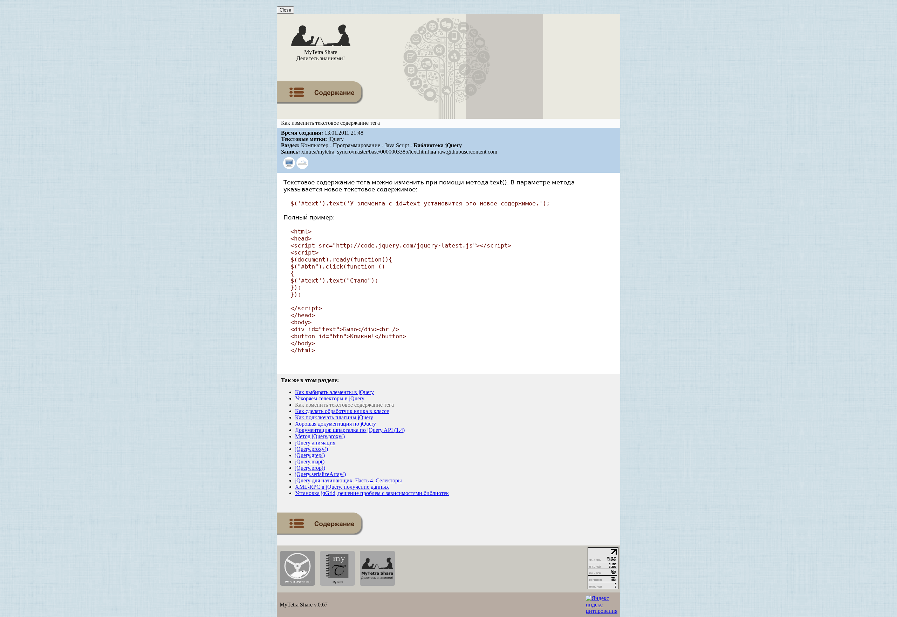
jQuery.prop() (310, 468)
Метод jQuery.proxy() (320, 436)
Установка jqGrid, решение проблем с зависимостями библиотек (372, 493)
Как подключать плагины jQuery (334, 417)
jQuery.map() (309, 462)
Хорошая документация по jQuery (335, 424)
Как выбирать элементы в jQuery (334, 392)
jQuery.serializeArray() (320, 474)
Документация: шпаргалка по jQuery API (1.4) (350, 430)
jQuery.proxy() (311, 449)
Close (285, 10)
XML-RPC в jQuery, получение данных (342, 487)
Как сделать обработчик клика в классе (342, 411)
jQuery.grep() (310, 455)
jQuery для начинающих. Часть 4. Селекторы (348, 480)
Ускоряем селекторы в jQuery (329, 398)
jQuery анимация (315, 443)
